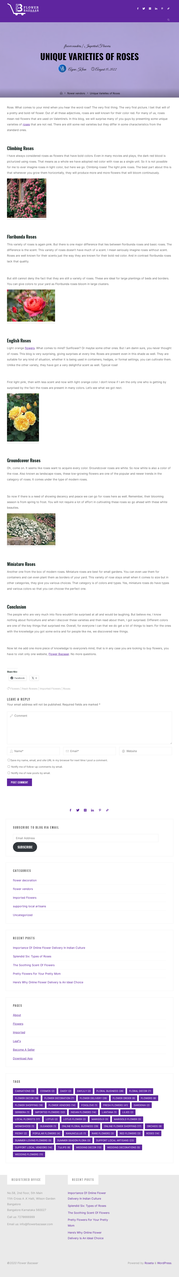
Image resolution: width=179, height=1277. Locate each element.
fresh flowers (30, 688)
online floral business (80, 1126)
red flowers (130, 1133)
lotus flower (74, 1119)
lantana (109, 1112)
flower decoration (25, 880)
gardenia (142, 1105)
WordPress (164, 1263)
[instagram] (149, 8)
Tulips (64, 1147)
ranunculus (76, 1133)
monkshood (24, 1126)
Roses (66, 688)
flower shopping (29, 1105)
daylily (84, 1091)
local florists (27, 1119)
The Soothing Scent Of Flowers (34, 965)
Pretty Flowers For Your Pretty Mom (37, 973)
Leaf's (17, 1041)
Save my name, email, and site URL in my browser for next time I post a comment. (59, 760)
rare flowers (103, 1133)
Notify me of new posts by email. (30, 773)
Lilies (127, 1112)
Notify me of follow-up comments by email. (37, 766)
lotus (52, 1119)
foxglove (89, 1105)
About (17, 1015)
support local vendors (33, 1147)
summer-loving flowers (33, 1140)
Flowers (15, 688)
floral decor (140, 1091)
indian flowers (83, 1112)
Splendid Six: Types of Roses (32, 956)
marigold (100, 1119)
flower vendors (72, 46)
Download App (23, 1058)
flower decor (27, 1098)
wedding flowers (29, 1154)
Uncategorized (23, 915)
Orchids (154, 1126)
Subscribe (25, 847)
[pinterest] (162, 8)
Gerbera (22, 1112)
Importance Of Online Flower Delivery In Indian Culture (49, 947)
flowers (30, 348)
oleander (48, 1126)
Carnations (24, 1091)
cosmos (47, 1091)
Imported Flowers (97, 46)
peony (21, 1133)
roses (26, 124)
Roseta (149, 1263)
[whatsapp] (168, 8)
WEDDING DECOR (88, 1147)
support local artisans (115, 1140)
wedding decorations (123, 1147)
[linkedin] (156, 8)
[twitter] (143, 8)
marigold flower (127, 1119)
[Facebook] (137, 8)
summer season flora (73, 1140)
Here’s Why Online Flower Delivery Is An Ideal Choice (48, 982)
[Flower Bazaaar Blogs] (24, 8)
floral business (109, 1091)
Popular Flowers (46, 1133)
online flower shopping (122, 1126)
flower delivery (93, 1098)
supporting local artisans (29, 906)
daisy (65, 1091)
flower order (124, 1098)
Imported (19, 1032)
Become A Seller (24, 1049)
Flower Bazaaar (59, 654)
